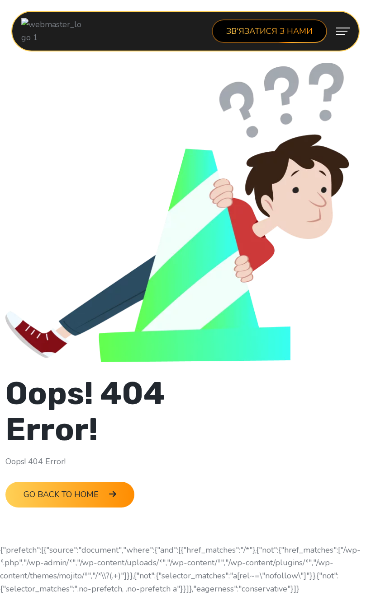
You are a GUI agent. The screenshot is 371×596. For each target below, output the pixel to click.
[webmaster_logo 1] (53, 30)
